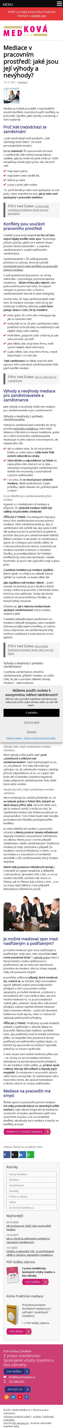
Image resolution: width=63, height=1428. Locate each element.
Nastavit (31, 731)
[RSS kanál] (6, 1397)
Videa (12, 1202)
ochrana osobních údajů (17, 1416)
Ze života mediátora (21, 1207)
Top (59, 1423)
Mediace (22, 82)
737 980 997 (16, 1381)
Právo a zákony (18, 1196)
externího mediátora (25, 428)
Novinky (14, 1191)
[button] (59, 3)
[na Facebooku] (26, 1397)
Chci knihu (16, 1331)
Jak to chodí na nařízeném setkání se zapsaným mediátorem (28, 1240)
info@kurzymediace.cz (22, 1377)
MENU (8, 4)
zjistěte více (38, 16)
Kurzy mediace (18, 1174)
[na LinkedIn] (13, 1397)
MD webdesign (20, 1423)
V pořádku (31, 712)
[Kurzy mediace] (25, 30)
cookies (37, 1416)
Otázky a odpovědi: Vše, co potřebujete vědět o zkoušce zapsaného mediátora (30, 1253)
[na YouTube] (20, 1397)
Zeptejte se (15, 1389)
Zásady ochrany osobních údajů (39, 738)
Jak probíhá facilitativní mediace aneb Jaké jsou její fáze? (30, 649)
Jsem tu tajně (31, 722)
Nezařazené (16, 1185)
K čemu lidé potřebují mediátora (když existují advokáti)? (28, 209)
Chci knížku (32, 1282)
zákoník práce (42, 957)
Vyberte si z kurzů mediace (24, 1131)
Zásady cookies (14, 738)
